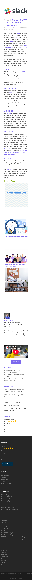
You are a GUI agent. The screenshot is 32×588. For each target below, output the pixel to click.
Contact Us (4, 479)
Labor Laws (4, 505)
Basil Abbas (9, 29)
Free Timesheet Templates (9, 531)
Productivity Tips (6, 499)
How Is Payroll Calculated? (11, 405)
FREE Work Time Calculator (12, 381)
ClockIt (9, 169)
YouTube (3, 560)
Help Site (3, 477)
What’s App (9, 47)
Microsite (4, 564)
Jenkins (8, 113)
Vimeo (3, 562)
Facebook (4, 554)
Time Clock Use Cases (7, 507)
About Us (4, 550)
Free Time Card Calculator (9, 529)
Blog (2, 524)
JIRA (23, 72)
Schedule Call (5, 475)
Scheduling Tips (6, 501)
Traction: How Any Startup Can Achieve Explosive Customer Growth (15, 152)
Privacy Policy (5, 481)
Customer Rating (9, 419)
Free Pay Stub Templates (8, 535)
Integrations (4, 520)
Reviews (3, 446)
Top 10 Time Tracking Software (10, 509)
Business (24, 27)
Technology (18, 27)
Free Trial (16, 361)
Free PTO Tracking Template (9, 533)
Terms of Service (6, 483)
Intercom (7, 148)
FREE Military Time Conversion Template (15, 378)
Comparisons (10, 526)
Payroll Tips (4, 503)
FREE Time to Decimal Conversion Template (14, 537)
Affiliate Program (6, 495)
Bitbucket (12, 92)
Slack (18, 33)
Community (4, 556)
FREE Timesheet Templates (12, 370)
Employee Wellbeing (7, 497)
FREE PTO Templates (10, 372)
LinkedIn (3, 552)
